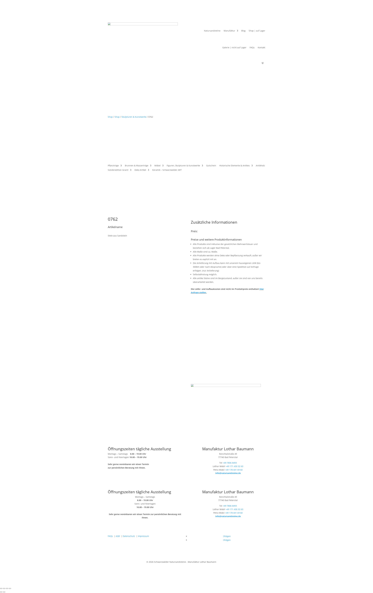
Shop (110, 116)
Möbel (157, 166)
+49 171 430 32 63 (234, 466)
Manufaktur (229, 30)
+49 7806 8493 (230, 462)
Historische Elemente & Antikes (234, 166)
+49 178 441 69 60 (234, 469)
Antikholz (260, 166)
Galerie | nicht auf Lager (234, 47)
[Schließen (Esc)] (10, 588)
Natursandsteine (212, 30)
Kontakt (261, 47)
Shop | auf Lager (257, 30)
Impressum (143, 536)
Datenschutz (129, 536)
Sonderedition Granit (118, 170)
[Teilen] (7, 588)
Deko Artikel (140, 170)
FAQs (252, 47)
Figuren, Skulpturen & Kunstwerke (183, 166)
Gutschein (211, 166)
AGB (118, 536)
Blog (243, 30)
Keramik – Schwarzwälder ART (167, 170)
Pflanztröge (113, 166)
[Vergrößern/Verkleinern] (1, 588)
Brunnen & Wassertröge (136, 166)
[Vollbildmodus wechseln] (4, 588)
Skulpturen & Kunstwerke (134, 116)
